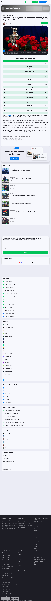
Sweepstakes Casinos (7, 469)
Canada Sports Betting (9, 313)
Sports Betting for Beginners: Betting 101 (13, 413)
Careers (19, 557)
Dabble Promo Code (5, 582)
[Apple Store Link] (5, 598)
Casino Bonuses (6, 458)
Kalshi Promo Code (5, 562)
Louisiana (36, 524)
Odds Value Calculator (9, 390)
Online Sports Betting (9, 281)
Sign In (48, 1)
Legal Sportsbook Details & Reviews (12, 410)
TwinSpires (10, 115)
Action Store (20, 559)
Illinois (35, 535)
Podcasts (19, 565)
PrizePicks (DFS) (8, 353)
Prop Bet (7, 444)
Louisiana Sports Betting (10, 287)
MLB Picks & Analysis (22, 527)
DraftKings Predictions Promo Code (8, 566)
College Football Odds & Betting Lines (9, 523)
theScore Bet (7, 339)
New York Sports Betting (10, 284)
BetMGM (7, 330)
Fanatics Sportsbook (9, 327)
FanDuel (6, 380)
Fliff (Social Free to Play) (10, 342)
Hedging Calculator (9, 396)
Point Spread (7, 436)
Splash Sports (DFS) (9, 374)
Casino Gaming (8, 452)
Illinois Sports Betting (9, 290)
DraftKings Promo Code (6, 570)
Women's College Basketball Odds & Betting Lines (8, 529)
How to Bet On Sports (9, 407)
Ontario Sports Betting (9, 316)
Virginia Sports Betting (9, 298)
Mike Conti (8, 23)
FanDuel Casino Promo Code (9, 466)
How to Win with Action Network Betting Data (14, 422)
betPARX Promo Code (5, 575)
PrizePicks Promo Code (6, 593)
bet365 (6, 324)
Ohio (35, 539)
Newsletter (20, 566)
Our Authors (20, 554)
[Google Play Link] (15, 598)
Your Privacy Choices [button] (22, 570)
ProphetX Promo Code (6, 568)
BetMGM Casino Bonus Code (9, 461)
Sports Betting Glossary (10, 416)
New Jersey (36, 532)
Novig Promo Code (5, 564)
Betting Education (9, 430)
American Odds (8, 433)
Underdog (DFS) (8, 350)
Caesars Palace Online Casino (9, 464)
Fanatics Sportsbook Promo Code (8, 553)
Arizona (35, 528)
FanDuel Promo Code (5, 571)
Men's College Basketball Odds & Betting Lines (8, 526)
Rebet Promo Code (5, 588)
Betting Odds (8, 402)
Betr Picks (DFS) (8, 362)
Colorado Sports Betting (10, 296)
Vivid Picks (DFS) (8, 371)
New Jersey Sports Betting (10, 301)
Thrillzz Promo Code (5, 591)
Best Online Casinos (7, 455)
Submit (25, 252)
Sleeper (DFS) (8, 359)
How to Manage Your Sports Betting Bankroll (14, 425)
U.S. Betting (6, 278)
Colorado (35, 530)
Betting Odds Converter (10, 393)
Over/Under (7, 441)
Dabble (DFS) (8, 356)
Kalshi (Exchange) (8, 344)
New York (36, 523)
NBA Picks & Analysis (22, 521)
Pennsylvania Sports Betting (11, 293)
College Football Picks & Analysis (24, 523)
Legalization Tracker (38, 521)
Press (19, 561)
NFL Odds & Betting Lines (6, 520)
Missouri (35, 546)
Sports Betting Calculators (11, 385)
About (19, 552)
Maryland (36, 526)
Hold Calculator (8, 399)
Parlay (6, 447)
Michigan (35, 537)
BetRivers (7, 347)
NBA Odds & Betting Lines (6, 521)
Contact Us (20, 568)
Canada (35, 548)
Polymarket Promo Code (6, 559)
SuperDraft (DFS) (8, 377)
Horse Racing (10, 15)
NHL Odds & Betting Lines (6, 532)
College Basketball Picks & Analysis (25, 525)
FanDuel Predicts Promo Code (7, 561)
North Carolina (37, 544)
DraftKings (7, 333)
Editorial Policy (21, 556)
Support (19, 563)
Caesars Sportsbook (9, 336)
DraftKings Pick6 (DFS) (10, 365)
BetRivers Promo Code (6, 579)
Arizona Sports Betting (9, 307)
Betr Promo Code (4, 586)
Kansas (35, 542)
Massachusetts (37, 541)
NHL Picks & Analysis (22, 528)
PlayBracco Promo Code (6, 589)
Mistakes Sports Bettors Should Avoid (12, 419)
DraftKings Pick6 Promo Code (7, 580)
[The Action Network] (25, 2)
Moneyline (7, 439)
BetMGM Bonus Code (5, 555)
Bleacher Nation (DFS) (9, 368)
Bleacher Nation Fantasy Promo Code (9, 584)
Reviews (5, 321)
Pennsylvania (36, 533)
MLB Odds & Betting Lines (6, 531)
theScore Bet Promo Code (6, 573)
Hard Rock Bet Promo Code (7, 577)
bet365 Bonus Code (5, 557)
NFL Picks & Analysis (22, 520)
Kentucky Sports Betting (10, 310)
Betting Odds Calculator (10, 388)
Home (4, 15)
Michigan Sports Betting (10, 304)
